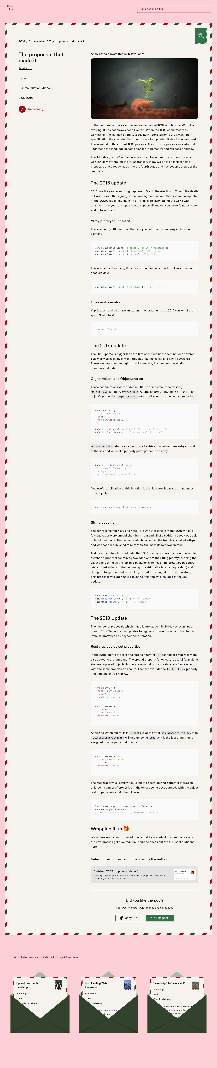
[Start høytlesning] (22, 109)
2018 (22, 41)
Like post (162, 918)
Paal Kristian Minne (37, 88)
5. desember (37, 41)
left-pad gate (128, 530)
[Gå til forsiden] (10, 9)
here (94, 846)
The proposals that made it (67, 41)
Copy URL (131, 918)
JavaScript (25, 68)
